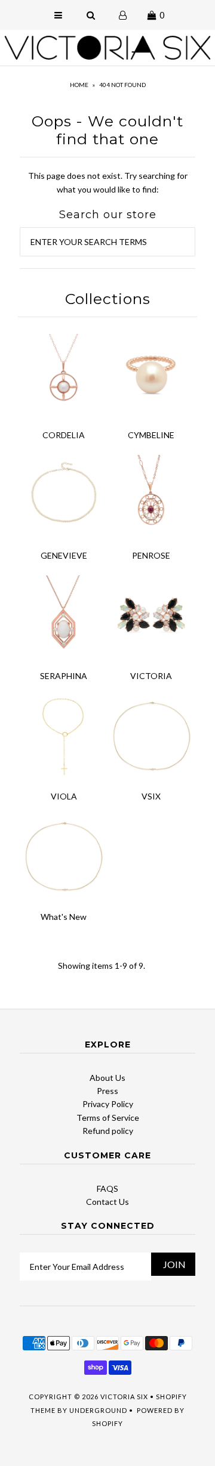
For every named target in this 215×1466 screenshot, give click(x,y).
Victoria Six (124, 1396)
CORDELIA (63, 435)
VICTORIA (151, 676)
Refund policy (107, 1131)
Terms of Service (107, 1117)
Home (79, 84)
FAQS (107, 1188)
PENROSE (151, 555)
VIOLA (64, 796)
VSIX (151, 796)
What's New (64, 917)
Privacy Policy (107, 1104)
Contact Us (107, 1202)
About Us (107, 1078)
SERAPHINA (63, 676)
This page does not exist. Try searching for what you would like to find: (108, 182)
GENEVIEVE (64, 555)
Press (107, 1091)
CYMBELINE (151, 435)
